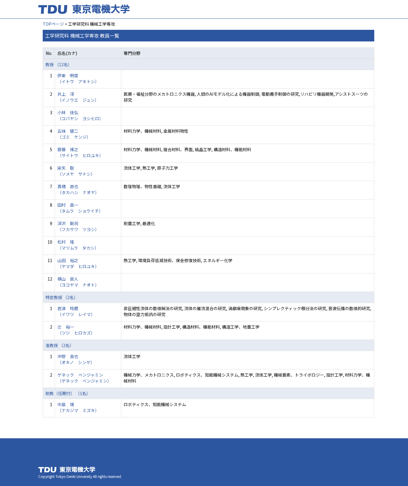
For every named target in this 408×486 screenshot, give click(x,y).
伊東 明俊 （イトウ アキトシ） (78, 78)
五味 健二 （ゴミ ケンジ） (74, 134)
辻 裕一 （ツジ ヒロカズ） (76, 330)
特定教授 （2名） (61, 297)
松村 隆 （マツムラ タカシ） (78, 245)
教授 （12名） (58, 64)
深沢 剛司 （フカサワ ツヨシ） (78, 226)
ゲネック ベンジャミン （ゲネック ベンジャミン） (84, 378)
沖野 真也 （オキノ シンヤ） (76, 359)
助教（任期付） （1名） (68, 393)
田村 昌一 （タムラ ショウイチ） (80, 208)
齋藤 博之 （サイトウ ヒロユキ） (80, 152)
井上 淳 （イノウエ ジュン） (78, 97)
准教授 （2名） (59, 345)
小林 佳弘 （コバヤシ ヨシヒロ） (80, 115)
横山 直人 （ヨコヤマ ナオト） (78, 282)
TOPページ (53, 24)
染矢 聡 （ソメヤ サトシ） (76, 171)
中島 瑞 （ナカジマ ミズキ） (78, 407)
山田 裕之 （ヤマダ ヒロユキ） (78, 263)
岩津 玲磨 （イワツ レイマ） (76, 311)
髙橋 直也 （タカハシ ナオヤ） (78, 189)
